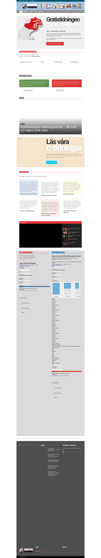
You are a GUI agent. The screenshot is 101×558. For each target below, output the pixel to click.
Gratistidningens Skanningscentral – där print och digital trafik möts (54, 449)
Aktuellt (31, 11)
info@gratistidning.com (45, 551)
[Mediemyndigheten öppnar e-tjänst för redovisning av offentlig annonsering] (44, 467)
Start (21, 11)
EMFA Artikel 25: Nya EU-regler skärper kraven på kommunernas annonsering (53, 455)
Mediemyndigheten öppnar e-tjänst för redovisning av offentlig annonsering (53, 467)
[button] (80, 11)
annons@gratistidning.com (27, 258)
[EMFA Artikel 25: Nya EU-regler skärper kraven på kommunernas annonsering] (44, 456)
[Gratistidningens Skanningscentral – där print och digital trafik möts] (50, 117)
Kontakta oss (40, 11)
